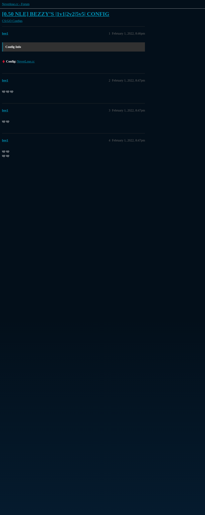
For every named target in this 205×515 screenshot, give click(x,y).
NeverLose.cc (26, 61)
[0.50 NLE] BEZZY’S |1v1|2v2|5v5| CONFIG (55, 14)
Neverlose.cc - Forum (15, 4)
